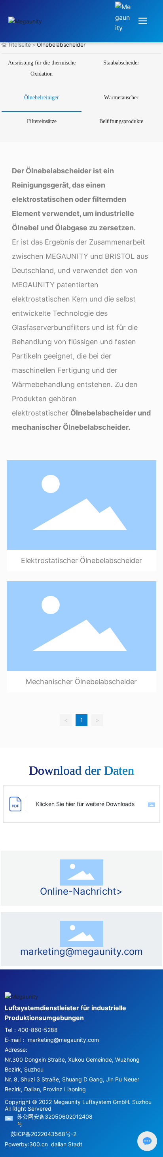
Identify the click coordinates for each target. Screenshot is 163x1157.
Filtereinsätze (42, 121)
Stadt (75, 1144)
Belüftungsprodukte (121, 121)
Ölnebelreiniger (41, 98)
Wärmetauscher (121, 98)
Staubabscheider (121, 63)
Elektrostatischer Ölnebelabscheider (81, 560)
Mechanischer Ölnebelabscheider (81, 681)
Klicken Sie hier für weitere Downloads (85, 803)
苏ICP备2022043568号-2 (43, 1133)
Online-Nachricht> (81, 891)
